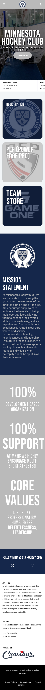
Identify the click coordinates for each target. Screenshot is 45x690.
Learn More (22, 55)
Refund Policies (11, 682)
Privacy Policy (25, 682)
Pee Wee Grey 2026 (9, 85)
